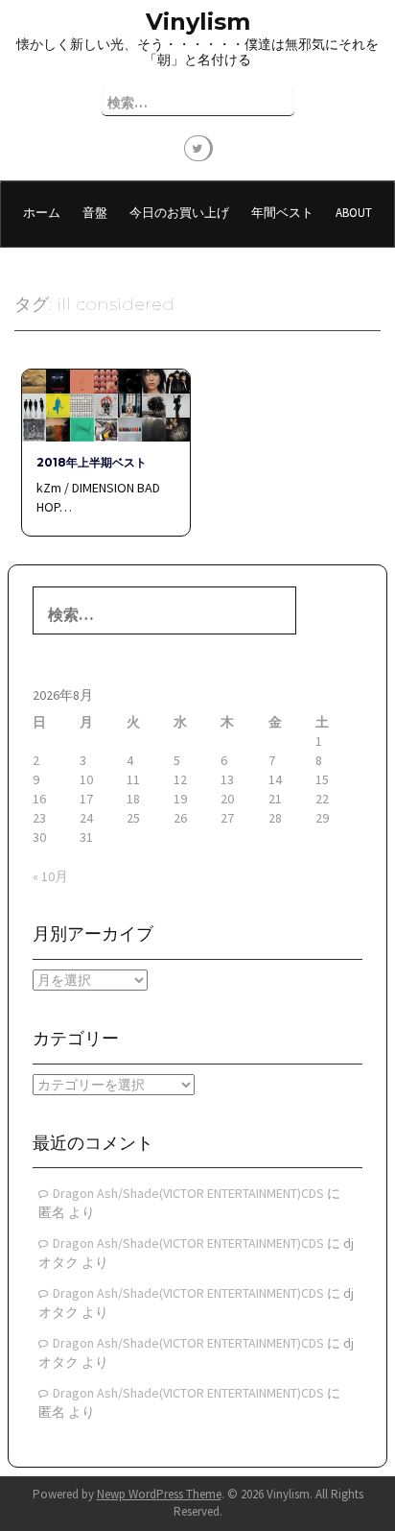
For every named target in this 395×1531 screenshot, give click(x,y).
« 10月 (50, 876)
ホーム (41, 212)
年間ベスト (282, 212)
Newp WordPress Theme (159, 1494)
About (354, 212)
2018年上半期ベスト (91, 462)
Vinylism (198, 22)
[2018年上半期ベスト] (106, 404)
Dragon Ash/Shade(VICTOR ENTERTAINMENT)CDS (188, 1193)
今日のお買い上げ (179, 212)
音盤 (94, 212)
